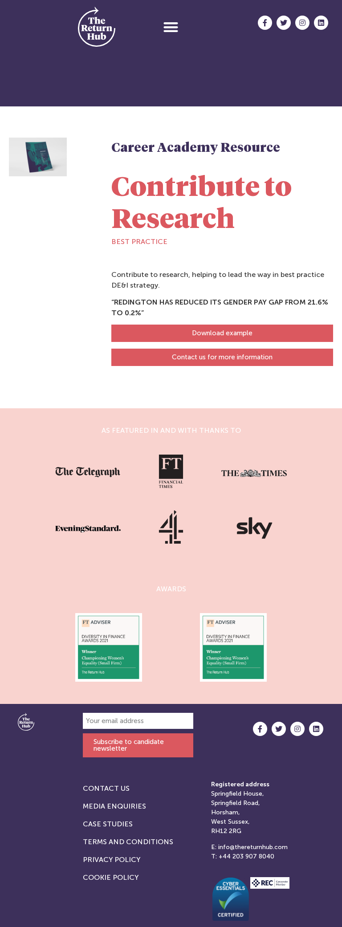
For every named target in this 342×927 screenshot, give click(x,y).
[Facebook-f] (265, 23)
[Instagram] (302, 23)
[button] (171, 27)
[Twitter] (284, 23)
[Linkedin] (321, 23)
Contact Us (106, 788)
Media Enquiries (114, 806)
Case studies (108, 824)
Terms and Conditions (128, 842)
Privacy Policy (111, 859)
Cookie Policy (110, 877)
